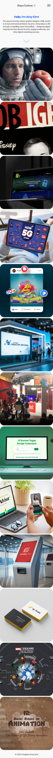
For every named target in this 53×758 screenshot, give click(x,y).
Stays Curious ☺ (26, 5)
